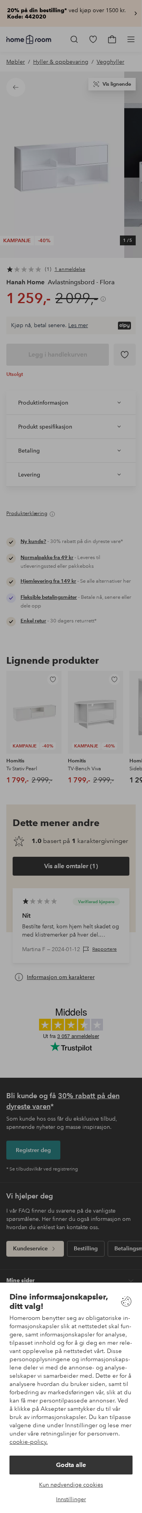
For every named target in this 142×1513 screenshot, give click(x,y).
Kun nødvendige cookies (71, 1484)
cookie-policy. (28, 1441)
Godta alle (71, 1465)
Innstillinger (71, 1499)
